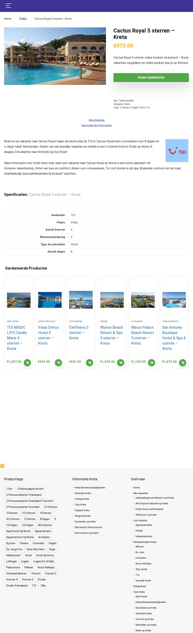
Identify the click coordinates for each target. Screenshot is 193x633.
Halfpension (13, 555)
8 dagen (134, 107)
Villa (43, 585)
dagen (53, 543)
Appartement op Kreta (20, 537)
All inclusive (45, 525)
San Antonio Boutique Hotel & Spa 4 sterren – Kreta (173, 338)
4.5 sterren (13, 519)
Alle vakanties (140, 493)
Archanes (44, 537)
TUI (148, 107)
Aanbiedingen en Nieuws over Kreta (155, 497)
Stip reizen (141, 569)
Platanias (136, 321)
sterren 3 (50, 573)
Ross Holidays (46, 567)
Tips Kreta (80, 504)
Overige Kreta (82, 498)
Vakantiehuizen (144, 536)
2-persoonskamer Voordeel (22, 506)
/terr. (9, 488)
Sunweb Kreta (143, 580)
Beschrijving (96, 120)
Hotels (139, 530)
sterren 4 (12, 579)
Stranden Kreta (83, 493)
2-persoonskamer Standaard (23, 494)
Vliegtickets (139, 586)
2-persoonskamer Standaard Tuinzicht (30, 500)
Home (7, 18)
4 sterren (45, 512)
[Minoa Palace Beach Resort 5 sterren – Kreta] (143, 300)
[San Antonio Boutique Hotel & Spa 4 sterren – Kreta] (174, 300)
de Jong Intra (14, 549)
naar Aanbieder (151, 77)
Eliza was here (35, 549)
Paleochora (13, 567)
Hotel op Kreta (45, 555)
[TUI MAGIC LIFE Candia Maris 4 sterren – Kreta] (19, 300)
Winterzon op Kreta (146, 514)
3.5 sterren (28, 512)
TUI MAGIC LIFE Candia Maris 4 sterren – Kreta (17, 338)
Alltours (140, 546)
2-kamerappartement (30, 488)
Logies (25, 561)
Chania (24, 543)
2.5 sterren (50, 506)
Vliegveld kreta (83, 515)
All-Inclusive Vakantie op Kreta (152, 503)
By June (140, 552)
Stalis (21, 18)
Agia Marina (75, 321)
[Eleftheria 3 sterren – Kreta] (81, 300)
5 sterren (124, 107)
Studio (42, 579)
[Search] (183, 6)
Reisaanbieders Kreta (144, 542)
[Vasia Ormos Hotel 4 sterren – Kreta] (50, 300)
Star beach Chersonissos (88, 527)
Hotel (142, 107)
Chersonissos (170, 321)
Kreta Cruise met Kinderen (149, 509)
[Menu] (8, 6)
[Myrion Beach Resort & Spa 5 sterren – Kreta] (112, 300)
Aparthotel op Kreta (18, 531)
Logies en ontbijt (44, 561)
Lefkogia (11, 561)
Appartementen (144, 525)
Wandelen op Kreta (146, 624)
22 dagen (27, 525)
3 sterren (12, 512)
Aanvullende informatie (96, 125)
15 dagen (12, 525)
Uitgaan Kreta (82, 510)
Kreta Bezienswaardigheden (90, 487)
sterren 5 (27, 579)
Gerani (104, 321)
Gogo (52, 549)
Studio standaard (17, 585)
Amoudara (13, 321)
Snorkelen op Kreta (85, 521)
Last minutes (140, 520)
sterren (36, 573)
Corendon (38, 543)
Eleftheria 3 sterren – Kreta (78, 332)
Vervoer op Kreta (145, 619)
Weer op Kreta (143, 630)
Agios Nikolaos (46, 321)
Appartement (43, 531)
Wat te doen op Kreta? (87, 533)
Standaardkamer (16, 573)
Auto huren (141, 596)
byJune (10, 543)
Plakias (29, 567)
